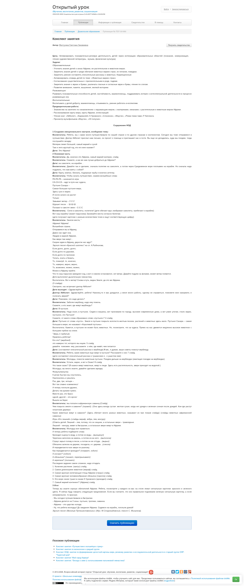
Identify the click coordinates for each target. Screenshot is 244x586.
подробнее (169, 580)
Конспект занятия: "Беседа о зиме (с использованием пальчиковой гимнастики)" (90, 560)
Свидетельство (138, 22)
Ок (236, 579)
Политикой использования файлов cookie (210, 578)
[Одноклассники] (181, 571)
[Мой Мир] (185, 571)
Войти (166, 9)
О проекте (57, 576)
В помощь (159, 22)
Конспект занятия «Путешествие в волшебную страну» (79, 546)
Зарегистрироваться (180, 9)
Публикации (83, 22)
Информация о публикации (109, 22)
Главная (64, 22)
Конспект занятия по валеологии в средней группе (77, 549)
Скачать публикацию (122, 523)
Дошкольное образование (89, 31)
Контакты (177, 22)
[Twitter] (177, 571)
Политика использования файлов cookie (70, 579)
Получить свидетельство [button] (179, 45)
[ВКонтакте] (173, 571)
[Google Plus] (189, 571)
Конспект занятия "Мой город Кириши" (72, 557)
